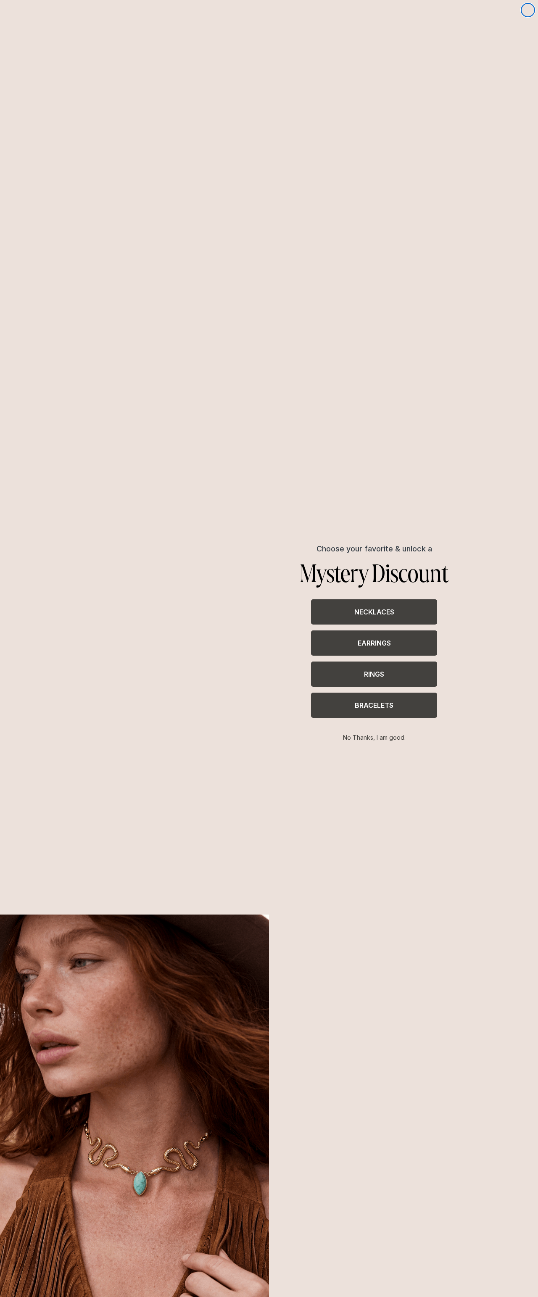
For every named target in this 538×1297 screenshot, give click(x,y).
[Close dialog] (528, 10)
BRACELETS (374, 705)
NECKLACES (374, 612)
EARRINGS (374, 643)
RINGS (374, 674)
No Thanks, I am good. (374, 737)
